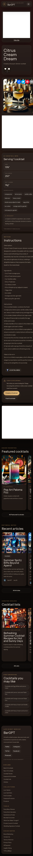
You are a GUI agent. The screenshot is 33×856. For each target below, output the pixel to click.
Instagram (16, 746)
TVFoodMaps (7, 851)
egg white (26, 202)
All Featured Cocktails (16, 514)
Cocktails (7, 556)
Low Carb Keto (8, 793)
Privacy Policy (7, 842)
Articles (6, 782)
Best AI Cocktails (8, 768)
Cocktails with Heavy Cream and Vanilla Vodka (16, 705)
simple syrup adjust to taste (12, 202)
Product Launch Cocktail (11, 823)
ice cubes (7, 206)
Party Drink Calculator (10, 812)
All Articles (16, 590)
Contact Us (7, 837)
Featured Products (9, 798)
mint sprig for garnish (11, 210)
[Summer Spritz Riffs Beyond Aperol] (14, 542)
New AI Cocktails (8, 771)
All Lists (16, 666)
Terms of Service (8, 839)
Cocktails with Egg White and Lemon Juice (15, 687)
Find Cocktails (10, 398)
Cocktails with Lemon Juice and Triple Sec (15, 693)
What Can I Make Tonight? (11, 820)
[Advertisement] (16, 25)
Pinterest (8, 755)
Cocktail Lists (7, 779)
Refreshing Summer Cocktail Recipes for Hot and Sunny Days (14, 637)
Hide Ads (16, 40)
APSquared (7, 845)
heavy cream (17, 198)
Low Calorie (7, 790)
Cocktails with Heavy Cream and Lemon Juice (16, 711)
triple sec (7, 198)
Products (6, 801)
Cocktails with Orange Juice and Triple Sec (16, 699)
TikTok (7, 751)
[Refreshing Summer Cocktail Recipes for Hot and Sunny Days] (14, 618)
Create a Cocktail (11, 393)
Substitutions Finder (9, 815)
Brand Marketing (8, 834)
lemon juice (18, 194)
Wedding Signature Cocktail (12, 826)
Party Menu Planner (9, 809)
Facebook (16, 751)
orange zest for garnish (19, 206)
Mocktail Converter (9, 817)
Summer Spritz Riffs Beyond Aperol (13, 563)
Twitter (7, 746)
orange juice (8, 194)
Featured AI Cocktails (10, 776)
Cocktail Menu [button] (14, 370)
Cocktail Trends (8, 773)
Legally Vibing (8, 848)
